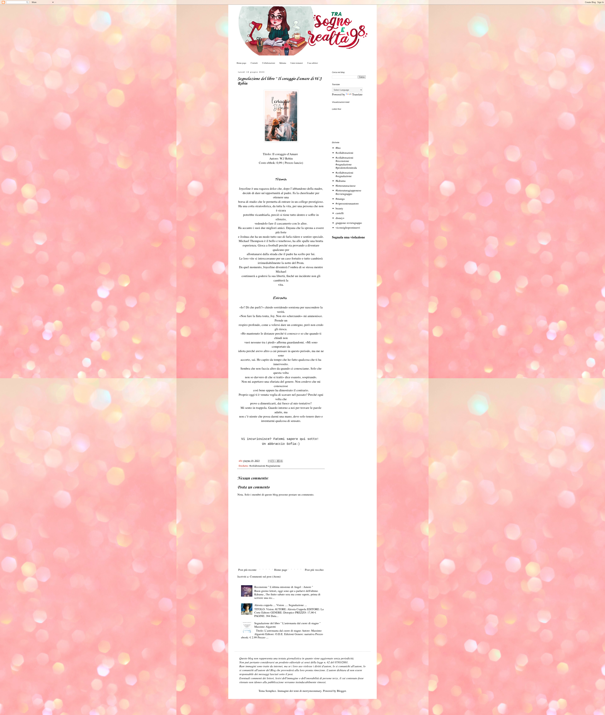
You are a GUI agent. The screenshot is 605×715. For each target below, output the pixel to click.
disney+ (340, 218)
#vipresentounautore (347, 203)
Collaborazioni (268, 62)
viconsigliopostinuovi (348, 227)
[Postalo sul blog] (272, 461)
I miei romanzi (297, 62)
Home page (241, 62)
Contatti (254, 62)
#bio (338, 148)
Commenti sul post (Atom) (265, 576)
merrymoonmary (311, 691)
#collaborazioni (344, 153)
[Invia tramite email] (269, 461)
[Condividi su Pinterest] (281, 461)
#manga (340, 199)
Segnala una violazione (348, 237)
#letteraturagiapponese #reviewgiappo (348, 192)
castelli (340, 213)
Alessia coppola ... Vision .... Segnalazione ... (280, 605)
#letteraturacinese (346, 185)
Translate (357, 94)
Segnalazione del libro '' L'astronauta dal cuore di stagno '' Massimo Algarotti (287, 624)
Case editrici (312, 62)
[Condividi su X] (275, 461)
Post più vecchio (314, 570)
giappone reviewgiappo (349, 223)
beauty (339, 208)
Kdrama (282, 62)
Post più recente (247, 570)
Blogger (341, 691)
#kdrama (341, 181)
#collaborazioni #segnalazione (264, 465)
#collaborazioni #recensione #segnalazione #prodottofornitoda (346, 163)
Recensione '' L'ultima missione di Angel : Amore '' (283, 587)
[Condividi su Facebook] (278, 461)
